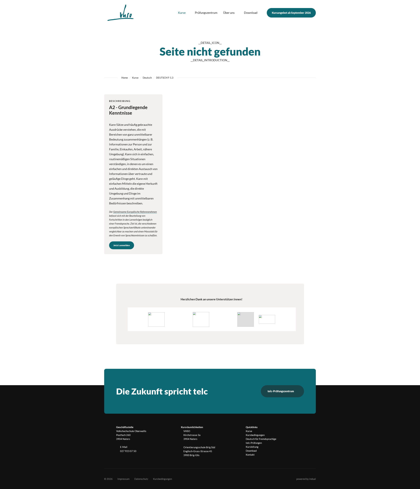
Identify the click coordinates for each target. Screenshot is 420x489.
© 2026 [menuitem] (108, 478)
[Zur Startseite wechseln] (120, 12)
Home (124, 77)
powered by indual (306, 478)
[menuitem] (183, 13)
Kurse (135, 77)
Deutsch (147, 77)
